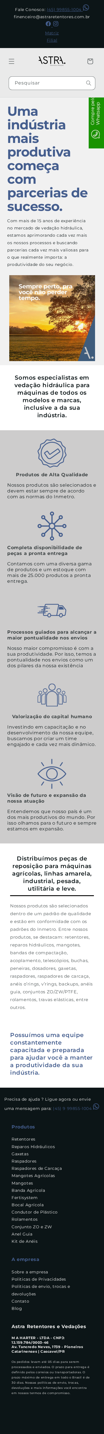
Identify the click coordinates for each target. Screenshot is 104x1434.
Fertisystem (25, 1197)
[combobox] (52, 83)
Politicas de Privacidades (39, 1279)
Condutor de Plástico (35, 1212)
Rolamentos (25, 1219)
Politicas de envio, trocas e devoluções (41, 1290)
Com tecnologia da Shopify (74, 1429)
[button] (11, 61)
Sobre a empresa (30, 1272)
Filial (52, 40)
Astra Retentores (34, 1429)
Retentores (24, 1139)
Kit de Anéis (25, 1241)
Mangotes (22, 1183)
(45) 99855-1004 (65, 9)
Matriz (52, 33)
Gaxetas (20, 1154)
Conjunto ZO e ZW (32, 1226)
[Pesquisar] (88, 83)
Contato (20, 1301)
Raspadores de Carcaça (37, 1168)
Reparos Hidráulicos (33, 1146)
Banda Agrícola (28, 1190)
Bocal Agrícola (28, 1204)
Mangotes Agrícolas (33, 1175)
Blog (17, 1308)
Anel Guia (22, 1234)
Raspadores (24, 1161)
